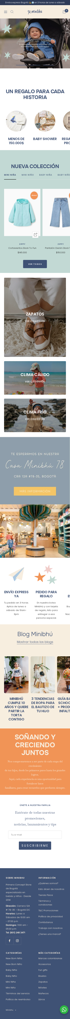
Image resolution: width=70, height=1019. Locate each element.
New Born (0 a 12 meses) (24, 520)
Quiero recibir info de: (15, 514)
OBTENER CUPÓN (35, 540)
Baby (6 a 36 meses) (21, 526)
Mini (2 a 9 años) (19, 532)
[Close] (64, 474)
